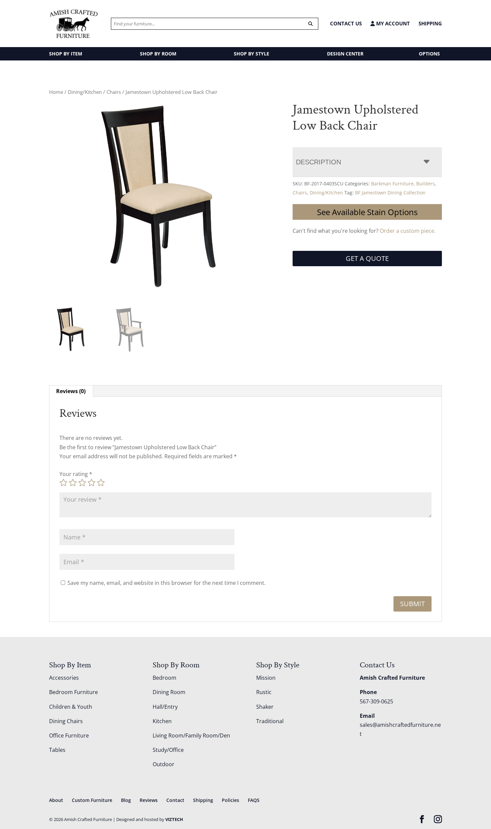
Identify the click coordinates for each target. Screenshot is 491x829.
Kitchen (162, 721)
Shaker (265, 706)
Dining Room (169, 692)
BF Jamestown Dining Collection (390, 192)
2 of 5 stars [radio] (73, 483)
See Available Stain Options (367, 211)
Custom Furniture (92, 800)
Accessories (64, 677)
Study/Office (168, 750)
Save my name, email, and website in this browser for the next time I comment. (166, 583)
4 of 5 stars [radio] (92, 483)
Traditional (270, 721)
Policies (230, 800)
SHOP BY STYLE (251, 53)
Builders (425, 183)
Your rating (75, 474)
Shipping (430, 23)
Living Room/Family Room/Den (191, 735)
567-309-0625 (376, 701)
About (56, 800)
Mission (266, 677)
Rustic (264, 692)
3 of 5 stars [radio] (82, 483)
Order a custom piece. (408, 230)
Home (56, 92)
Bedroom (164, 677)
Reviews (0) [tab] (71, 391)
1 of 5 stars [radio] (63, 483)
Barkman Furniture (392, 183)
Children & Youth (70, 706)
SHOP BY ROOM (158, 53)
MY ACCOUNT (392, 23)
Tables (57, 750)
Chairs (114, 92)
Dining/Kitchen (85, 92)
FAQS (254, 800)
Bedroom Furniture (73, 692)
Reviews (149, 800)
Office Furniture (69, 735)
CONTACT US (346, 23)
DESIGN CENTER (345, 53)
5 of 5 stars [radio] (101, 483)
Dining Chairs (66, 721)
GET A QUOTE (367, 258)
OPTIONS (429, 53)
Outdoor (163, 764)
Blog (126, 800)
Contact (175, 800)
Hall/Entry (165, 706)
